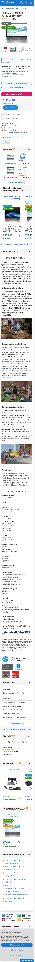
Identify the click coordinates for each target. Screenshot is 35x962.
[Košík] (30, 3)
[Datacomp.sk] (2, 8)
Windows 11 (17, 891)
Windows (8, 891)
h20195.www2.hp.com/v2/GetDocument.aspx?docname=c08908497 (16, 634)
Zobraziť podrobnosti (25, 940)
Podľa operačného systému (14, 888)
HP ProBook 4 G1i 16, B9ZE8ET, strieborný (12, 198)
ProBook (23, 8)
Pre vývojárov (9, 876)
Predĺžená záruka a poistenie (18, 132)
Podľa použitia (19, 860)
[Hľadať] (21, 3)
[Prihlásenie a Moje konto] (26, 3)
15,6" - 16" (8, 882)
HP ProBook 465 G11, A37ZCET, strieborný (22, 157)
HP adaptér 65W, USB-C (12, 769)
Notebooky (10, 8)
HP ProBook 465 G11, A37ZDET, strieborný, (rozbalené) (12, 816)
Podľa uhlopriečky (20, 879)
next (31, 222)
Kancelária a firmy (11, 869)
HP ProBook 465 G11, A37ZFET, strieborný (22, 171)
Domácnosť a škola (11, 863)
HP (17, 8)
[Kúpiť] (19, 235)
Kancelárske (22, 895)
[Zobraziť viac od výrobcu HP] (5, 659)
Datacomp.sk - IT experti (10, 3)
